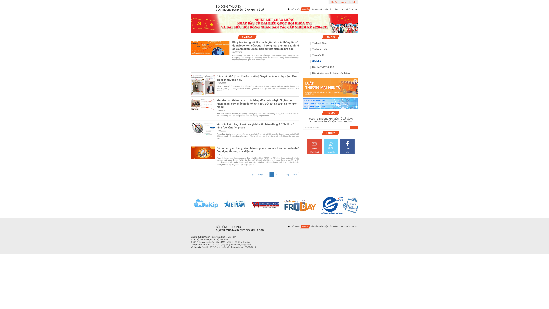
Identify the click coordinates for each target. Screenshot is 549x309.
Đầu (252, 175)
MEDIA (354, 9)
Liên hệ (343, 2)
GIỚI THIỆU (295, 9)
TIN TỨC (305, 9)
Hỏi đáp (334, 2)
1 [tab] (274, 30)
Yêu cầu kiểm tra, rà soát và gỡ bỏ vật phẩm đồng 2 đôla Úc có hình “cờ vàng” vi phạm (255, 126)
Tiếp (288, 175)
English (352, 2)
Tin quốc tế (318, 55)
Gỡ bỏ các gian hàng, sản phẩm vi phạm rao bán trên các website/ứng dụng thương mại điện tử (258, 149)
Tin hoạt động (319, 43)
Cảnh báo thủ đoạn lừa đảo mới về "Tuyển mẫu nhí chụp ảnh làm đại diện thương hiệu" (257, 78)
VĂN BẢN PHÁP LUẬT (319, 9)
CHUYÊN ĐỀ (345, 9)
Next (361, 205)
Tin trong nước (320, 49)
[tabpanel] (274, 23)
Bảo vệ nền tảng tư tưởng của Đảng (331, 73)
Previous (187, 205)
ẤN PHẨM (334, 9)
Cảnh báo (317, 61)
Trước (260, 175)
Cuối (295, 175)
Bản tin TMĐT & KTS (323, 67)
